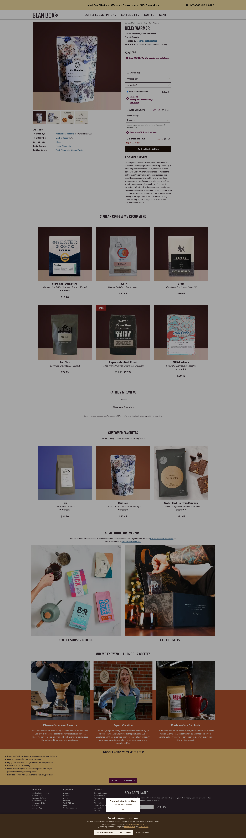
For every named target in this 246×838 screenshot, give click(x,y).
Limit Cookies (125, 832)
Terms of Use (143, 827)
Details (129, 824)
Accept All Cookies (105, 832)
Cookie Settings (142, 832)
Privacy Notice (129, 827)
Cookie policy (138, 824)
